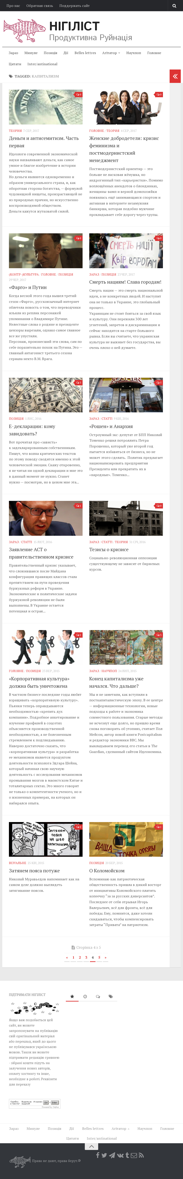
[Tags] (110, 997)
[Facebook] (98, 1155)
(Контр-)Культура (24, 274)
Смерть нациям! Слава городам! (125, 281)
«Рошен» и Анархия (111, 426)
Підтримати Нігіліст (27, 994)
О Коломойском (107, 870)
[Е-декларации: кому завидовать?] (46, 395)
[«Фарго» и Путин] (46, 250)
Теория (15, 131)
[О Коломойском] (126, 839)
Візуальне (17, 863)
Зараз (13, 52)
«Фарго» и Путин (28, 287)
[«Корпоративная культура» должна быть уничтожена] (46, 647)
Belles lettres (85, 52)
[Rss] (141, 1155)
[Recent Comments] (98, 997)
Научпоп (133, 52)
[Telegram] (112, 1155)
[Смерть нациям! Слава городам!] (126, 250)
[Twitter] (104, 1155)
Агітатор (109, 52)
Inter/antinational (42, 63)
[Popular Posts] (72, 997)
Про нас (13, 5)
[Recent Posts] (85, 997)
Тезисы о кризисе (109, 549)
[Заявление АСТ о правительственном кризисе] (46, 518)
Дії (66, 52)
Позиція (50, 52)
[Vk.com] (120, 1155)
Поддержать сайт (74, 5)
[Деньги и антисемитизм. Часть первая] (46, 107)
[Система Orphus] (34, 1107)
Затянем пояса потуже (34, 870)
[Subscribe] (134, 1155)
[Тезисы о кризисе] (126, 518)
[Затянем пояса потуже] (46, 839)
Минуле (30, 52)
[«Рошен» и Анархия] (126, 395)
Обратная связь (39, 5)
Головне (154, 52)
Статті (107, 418)
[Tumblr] (127, 1155)
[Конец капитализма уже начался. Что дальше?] (126, 647)
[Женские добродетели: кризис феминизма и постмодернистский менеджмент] (126, 107)
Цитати (15, 63)
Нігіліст (74, 27)
